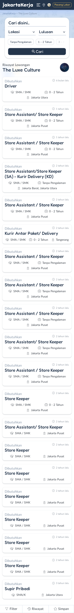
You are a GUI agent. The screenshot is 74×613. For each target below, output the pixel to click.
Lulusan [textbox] (46, 31)
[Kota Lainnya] (43, 5)
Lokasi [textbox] (14, 31)
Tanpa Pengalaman (20, 42)
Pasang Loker (62, 4)
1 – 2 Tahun (45, 42)
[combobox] (22, 32)
